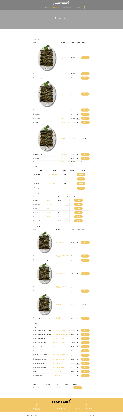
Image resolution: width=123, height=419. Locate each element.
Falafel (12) (49, 217)
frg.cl (96, 415)
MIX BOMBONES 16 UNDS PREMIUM (61, 334)
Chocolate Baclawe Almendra (59, 367)
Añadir (78, 388)
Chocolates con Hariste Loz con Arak (61, 347)
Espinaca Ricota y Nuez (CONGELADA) (61, 287)
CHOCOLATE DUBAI (57, 371)
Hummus (49, 212)
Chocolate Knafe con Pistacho (59, 359)
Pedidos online (55, 7)
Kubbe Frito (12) (51, 179)
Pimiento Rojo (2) (65, 122)
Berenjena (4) (64, 114)
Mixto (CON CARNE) (65, 110)
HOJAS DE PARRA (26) (65, 57)
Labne (48, 208)
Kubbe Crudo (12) (52, 183)
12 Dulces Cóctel (56, 376)
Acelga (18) (63, 138)
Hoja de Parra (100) (65, 94)
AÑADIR (85, 58)
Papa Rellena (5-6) (65, 154)
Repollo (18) (63, 118)
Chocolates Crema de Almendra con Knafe (60, 355)
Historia (47, 7)
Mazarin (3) (63, 74)
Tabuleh (48, 200)
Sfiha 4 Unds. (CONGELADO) (62, 291)
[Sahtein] (61, 3)
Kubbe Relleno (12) (52, 174)
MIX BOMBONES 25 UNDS (59, 343)
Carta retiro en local (67, 7)
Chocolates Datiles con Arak (59, 351)
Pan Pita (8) (48, 388)
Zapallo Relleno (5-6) (65, 162)
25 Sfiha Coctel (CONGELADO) (63, 260)
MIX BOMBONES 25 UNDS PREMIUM (61, 330)
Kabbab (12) (51, 188)
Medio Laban (49, 204)
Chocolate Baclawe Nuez (58, 363)
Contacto (77, 7)
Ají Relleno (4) (64, 158)
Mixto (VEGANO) (64, 78)
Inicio (41, 7)
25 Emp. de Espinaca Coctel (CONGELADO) (62, 256)
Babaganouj (49, 221)
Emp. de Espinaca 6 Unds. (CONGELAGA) (62, 318)
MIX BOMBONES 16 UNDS (59, 339)
